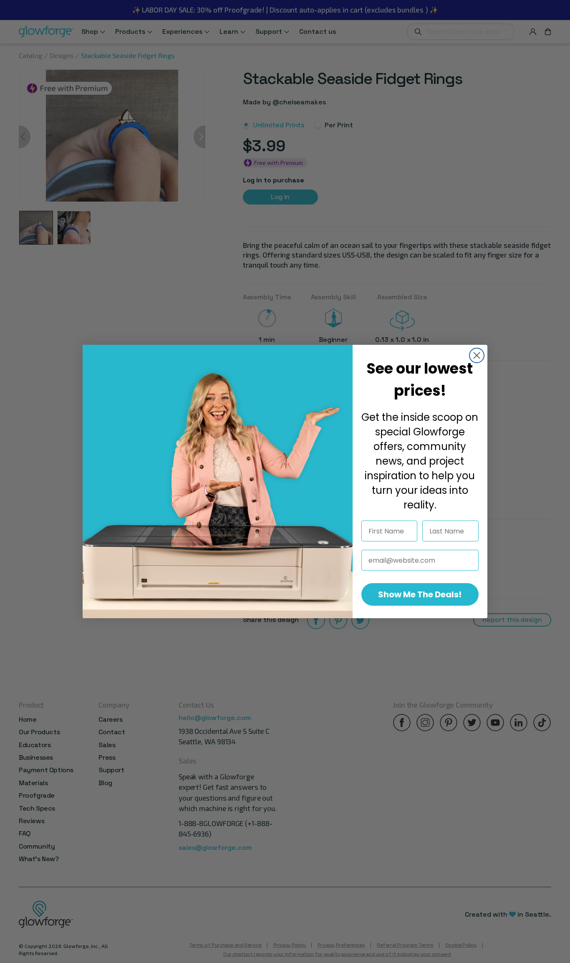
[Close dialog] (476, 355)
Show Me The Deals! (420, 594)
